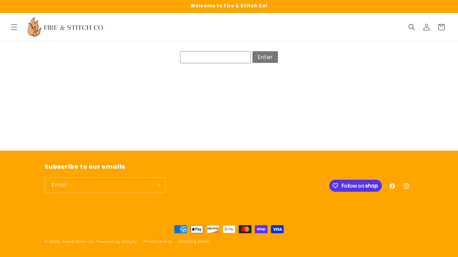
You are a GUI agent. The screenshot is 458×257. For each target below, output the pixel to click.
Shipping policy (194, 241)
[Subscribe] (157, 185)
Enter (265, 57)
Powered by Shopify (117, 241)
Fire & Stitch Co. (79, 241)
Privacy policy (158, 241)
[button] (14, 27)
